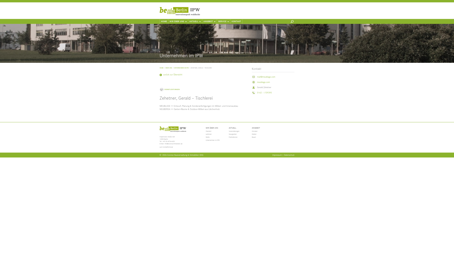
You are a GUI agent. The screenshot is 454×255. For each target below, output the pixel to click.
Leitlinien (209, 134)
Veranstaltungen (234, 131)
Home (164, 21)
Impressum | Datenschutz (283, 155)
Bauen (254, 137)
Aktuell (193, 21)
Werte (208, 137)
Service (222, 21)
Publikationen (233, 137)
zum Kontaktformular (166, 147)
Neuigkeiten (233, 134)
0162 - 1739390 (264, 93)
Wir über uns (177, 21)
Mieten (254, 134)
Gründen (255, 131)
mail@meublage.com (266, 77)
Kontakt (236, 21)
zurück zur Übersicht (172, 75)
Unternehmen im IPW (181, 68)
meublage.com (263, 82)
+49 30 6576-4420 (168, 141)
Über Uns (168, 68)
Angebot (208, 21)
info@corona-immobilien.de (173, 144)
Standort (208, 131)
